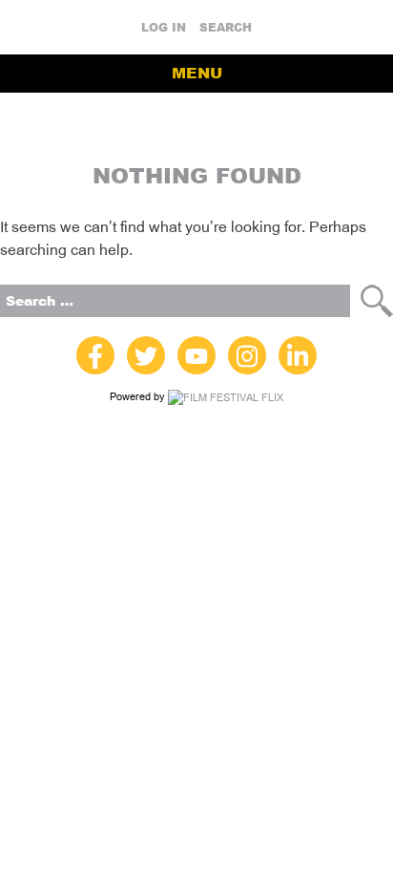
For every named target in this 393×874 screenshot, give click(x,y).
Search (225, 27)
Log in (163, 27)
